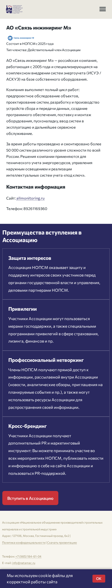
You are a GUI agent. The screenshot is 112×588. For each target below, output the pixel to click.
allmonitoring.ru (30, 198)
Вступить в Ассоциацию (30, 498)
